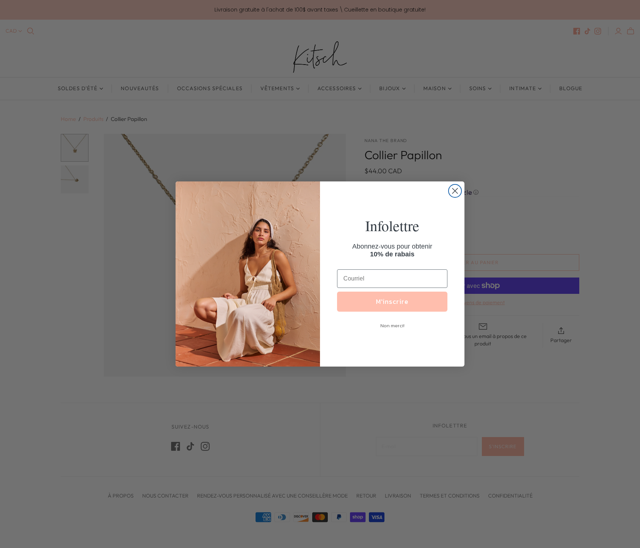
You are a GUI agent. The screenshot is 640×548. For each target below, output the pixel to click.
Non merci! (392, 325)
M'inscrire (392, 301)
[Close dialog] (455, 190)
